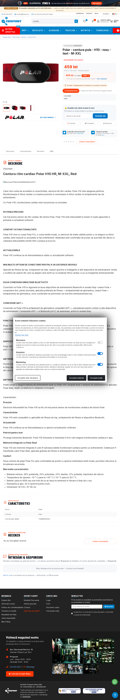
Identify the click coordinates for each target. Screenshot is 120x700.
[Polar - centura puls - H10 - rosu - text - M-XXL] (31, 73)
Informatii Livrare (8, 604)
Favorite (72, 123)
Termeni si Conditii (8, 611)
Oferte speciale (30, 604)
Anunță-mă (100, 116)
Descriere (10, 151)
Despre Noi (80, 13)
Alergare (54, 30)
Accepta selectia (76, 378)
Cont (48, 604)
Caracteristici (25, 151)
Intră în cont (7, 575)
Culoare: (67, 96)
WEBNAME (26, 697)
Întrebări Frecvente (31, 600)
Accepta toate (96, 378)
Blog (96, 13)
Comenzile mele (52, 611)
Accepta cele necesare (27, 378)
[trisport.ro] (11, 21)
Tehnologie (102, 30)
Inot (24, 30)
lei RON (105, 14)
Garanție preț (71, 91)
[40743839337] (114, 682)
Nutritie (86, 30)
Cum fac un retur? (32, 611)
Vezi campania (102, 79)
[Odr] (101, 691)
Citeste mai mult (21, 335)
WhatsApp (30, 667)
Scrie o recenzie (87, 142)
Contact (89, 13)
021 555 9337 (15, 667)
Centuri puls (32, 37)
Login (48, 600)
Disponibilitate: (69, 60)
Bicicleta (38, 30)
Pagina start (7, 37)
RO (116, 14)
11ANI (85, 75)
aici (103, 135)
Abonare (109, 606)
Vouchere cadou (52, 607)
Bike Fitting (5, 622)
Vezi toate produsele (47, 117)
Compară (90, 123)
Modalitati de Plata (8, 614)
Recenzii (108, 123)
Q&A (51, 151)
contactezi (80, 133)
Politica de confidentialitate (12, 607)
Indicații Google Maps (21, 674)
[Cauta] (76, 21)
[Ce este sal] (72, 691)
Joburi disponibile (8, 618)
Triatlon (70, 30)
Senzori (23, 37)
